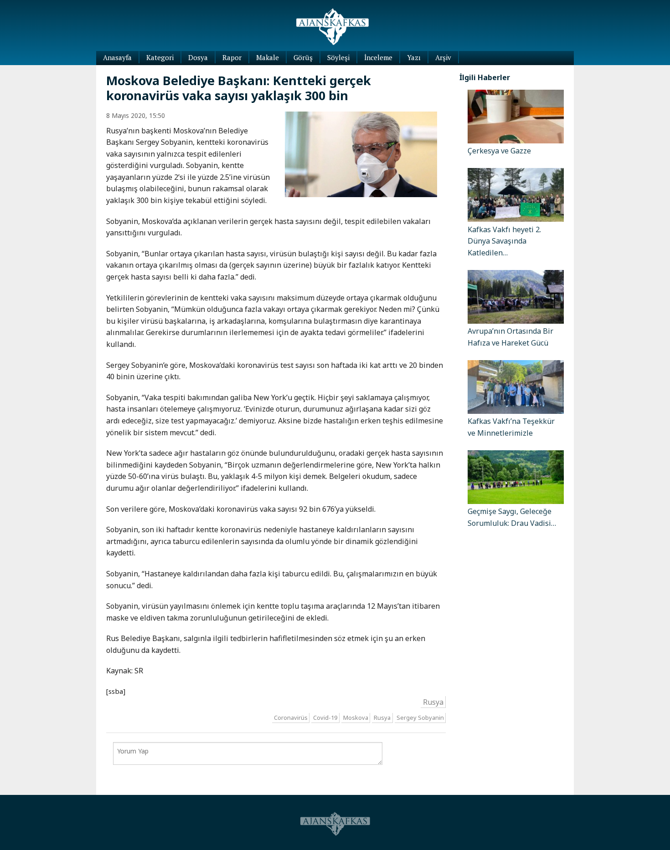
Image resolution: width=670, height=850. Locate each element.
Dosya (198, 57)
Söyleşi (338, 57)
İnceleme (378, 57)
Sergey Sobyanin (420, 717)
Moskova (355, 717)
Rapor (232, 57)
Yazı (414, 57)
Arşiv (443, 57)
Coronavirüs (291, 717)
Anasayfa (117, 57)
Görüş (303, 57)
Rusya (433, 702)
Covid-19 (325, 717)
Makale (267, 57)
